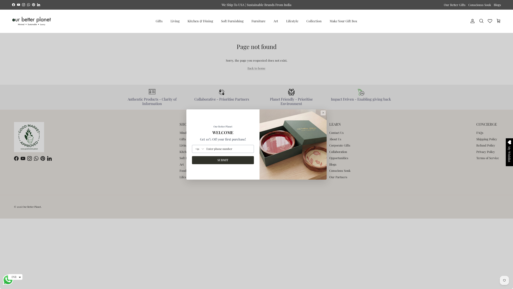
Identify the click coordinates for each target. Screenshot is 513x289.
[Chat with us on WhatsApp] (8, 285)
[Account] (472, 21)
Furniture (258, 21)
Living (175, 21)
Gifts (159, 21)
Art (276, 21)
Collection (314, 21)
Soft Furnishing (232, 21)
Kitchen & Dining (200, 21)
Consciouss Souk (479, 5)
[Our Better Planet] (31, 21)
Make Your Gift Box (343, 21)
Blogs (497, 5)
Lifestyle (292, 21)
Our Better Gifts (455, 5)
